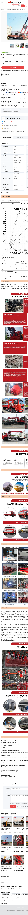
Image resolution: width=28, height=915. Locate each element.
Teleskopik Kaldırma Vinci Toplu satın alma (10, 900)
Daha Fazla (3, 903)
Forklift (2, 882)
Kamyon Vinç (22, 9)
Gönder (13, 806)
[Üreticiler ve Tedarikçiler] (14, 2)
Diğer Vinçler (15, 880)
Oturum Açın (24, 131)
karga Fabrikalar (5, 894)
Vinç (18, 9)
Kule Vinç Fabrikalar (16, 894)
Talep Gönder (13, 67)
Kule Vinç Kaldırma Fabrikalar (8, 897)
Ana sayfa (3, 9)
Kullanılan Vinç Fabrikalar (22, 897)
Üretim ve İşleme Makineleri (11, 9)
